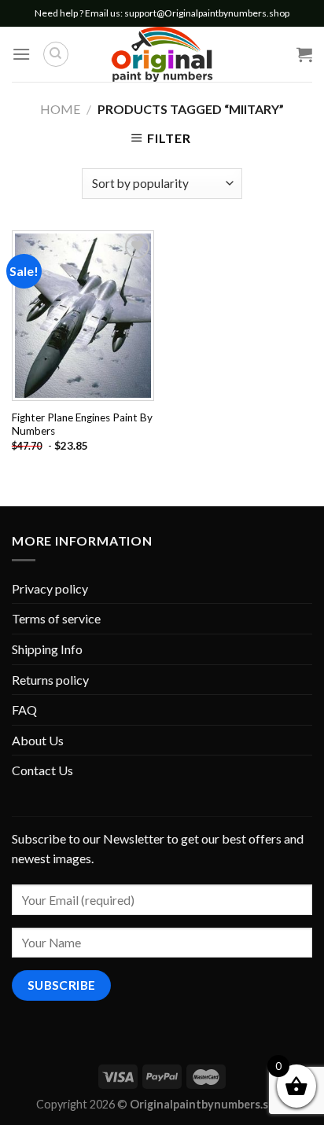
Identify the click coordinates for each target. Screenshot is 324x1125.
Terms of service (56, 618)
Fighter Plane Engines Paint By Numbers (82, 424)
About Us (38, 740)
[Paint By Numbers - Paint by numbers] (162, 54)
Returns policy (50, 679)
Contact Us (42, 770)
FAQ (24, 709)
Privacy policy (50, 588)
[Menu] (21, 54)
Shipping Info (47, 649)
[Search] (55, 54)
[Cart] (304, 54)
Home (60, 108)
